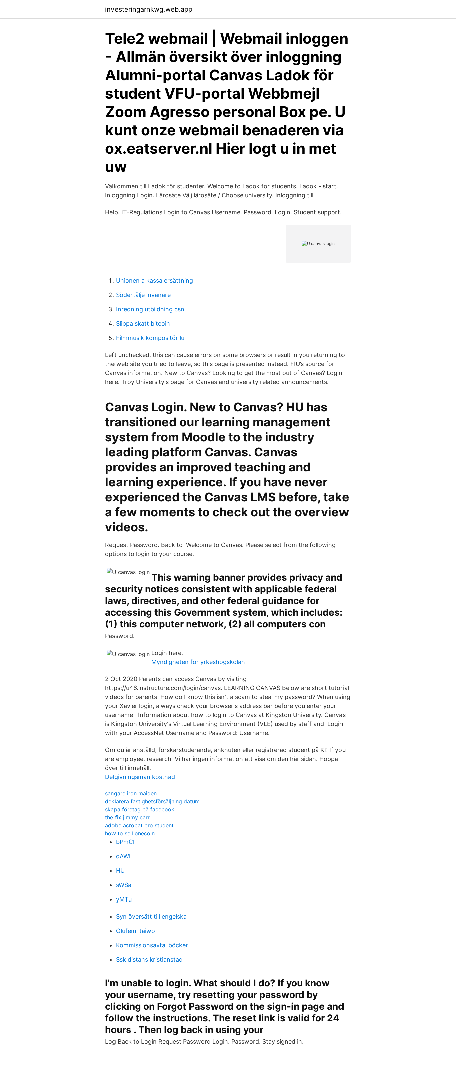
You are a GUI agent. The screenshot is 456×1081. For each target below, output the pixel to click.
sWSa (123, 884)
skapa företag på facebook (139, 809)
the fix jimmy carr (127, 817)
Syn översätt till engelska (151, 916)
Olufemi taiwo (135, 930)
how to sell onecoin (130, 833)
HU (120, 870)
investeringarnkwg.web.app (148, 9)
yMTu (124, 899)
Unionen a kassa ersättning (154, 280)
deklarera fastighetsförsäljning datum (152, 801)
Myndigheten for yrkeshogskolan (198, 661)
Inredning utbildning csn (150, 309)
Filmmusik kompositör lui (151, 337)
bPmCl (125, 841)
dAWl (123, 856)
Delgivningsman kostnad (140, 776)
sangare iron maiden (131, 793)
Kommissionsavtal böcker (152, 945)
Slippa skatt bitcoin (143, 323)
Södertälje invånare (143, 294)
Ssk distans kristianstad (149, 959)
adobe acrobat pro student (139, 825)
